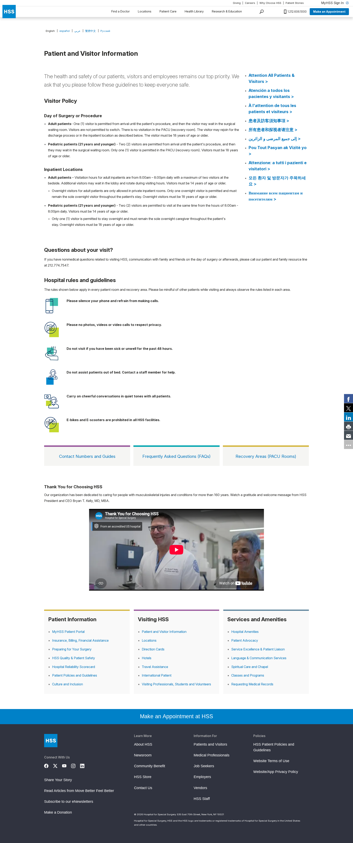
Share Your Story (58, 780)
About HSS (143, 744)
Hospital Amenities (245, 632)
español (64, 30)
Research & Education (227, 11)
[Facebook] (48, 765)
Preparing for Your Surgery (72, 649)
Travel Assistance (155, 667)
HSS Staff (202, 799)
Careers (250, 2)
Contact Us (143, 788)
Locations (144, 11)
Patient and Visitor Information (164, 632)
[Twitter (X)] (57, 765)
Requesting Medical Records (252, 684)
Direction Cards (153, 649)
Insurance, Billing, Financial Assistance (80, 640)
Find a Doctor (120, 11)
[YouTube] (66, 765)
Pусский (105, 30)
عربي (77, 30)
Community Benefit (149, 766)
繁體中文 (90, 30)
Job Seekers (204, 766)
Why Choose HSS (270, 2)
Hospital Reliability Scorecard (73, 667)
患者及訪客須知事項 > (269, 120)
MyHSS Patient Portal (68, 632)
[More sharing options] (348, 444)
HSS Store (142, 777)
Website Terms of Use (271, 761)
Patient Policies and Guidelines (74, 675)
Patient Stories (295, 2)
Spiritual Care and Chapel (249, 667)
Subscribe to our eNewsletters (68, 802)
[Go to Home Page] (50, 740)
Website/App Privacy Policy (275, 772)
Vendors (200, 788)
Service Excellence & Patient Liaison (258, 649)
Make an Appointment (329, 11)
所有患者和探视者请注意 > (273, 129)
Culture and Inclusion (67, 684)
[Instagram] (75, 765)
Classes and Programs (247, 675)
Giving (237, 2)
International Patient (156, 675)
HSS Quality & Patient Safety (73, 658)
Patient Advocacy (244, 640)
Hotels (146, 658)
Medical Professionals (211, 755)
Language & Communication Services (258, 658)
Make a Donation (58, 812)
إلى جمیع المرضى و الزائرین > (275, 138)
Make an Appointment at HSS (176, 716)
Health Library (194, 11)
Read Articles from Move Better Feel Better (79, 791)
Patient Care (168, 11)
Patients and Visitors (210, 744)
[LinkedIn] (84, 765)
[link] (348, 398)
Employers (202, 777)
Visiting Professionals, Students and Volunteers (176, 684)
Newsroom (143, 755)
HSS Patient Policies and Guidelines (273, 747)
